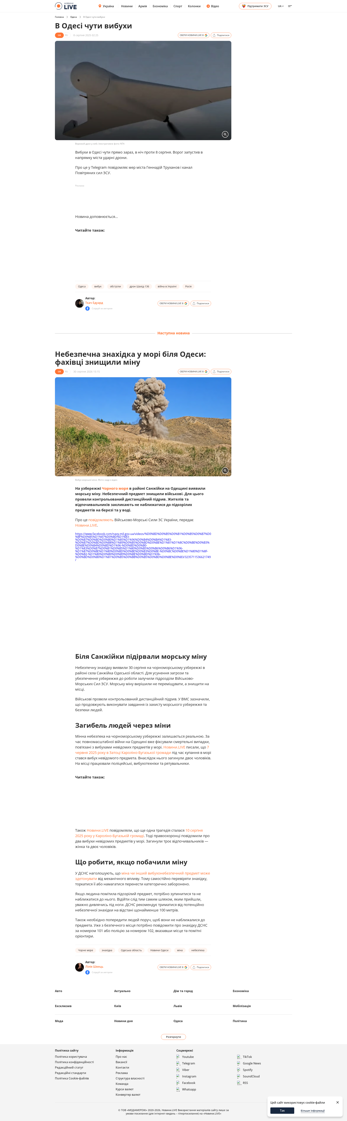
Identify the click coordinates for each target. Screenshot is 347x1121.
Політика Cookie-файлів (72, 1078)
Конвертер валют (128, 1095)
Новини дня (123, 1021)
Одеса (73, 16)
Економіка (160, 6)
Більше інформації (313, 1110)
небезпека (197, 950)
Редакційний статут (69, 1067)
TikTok (247, 1057)
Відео (215, 6)
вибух (97, 286)
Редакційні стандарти (70, 1073)
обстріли (115, 286)
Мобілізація (242, 1006)
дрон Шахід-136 (139, 286)
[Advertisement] (141, 197)
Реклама (122, 1073)
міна (180, 950)
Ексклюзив (63, 1006)
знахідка (107, 950)
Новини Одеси (159, 950)
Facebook (188, 1083)
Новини (127, 6)
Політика (240, 1021)
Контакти (122, 1067)
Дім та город (183, 991)
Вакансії (121, 1062)
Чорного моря (115, 488)
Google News (252, 1063)
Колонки (194, 6)
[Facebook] (87, 308)
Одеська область (131, 950)
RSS (245, 1083)
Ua (279, 6)
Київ (117, 1006)
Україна (108, 6)
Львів (178, 1006)
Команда (122, 1084)
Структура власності (130, 1078)
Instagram (189, 1076)
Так (282, 1111)
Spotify (247, 1070)
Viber (185, 1070)
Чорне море (85, 950)
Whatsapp (189, 1089)
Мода (59, 1021)
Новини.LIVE (86, 525)
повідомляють (100, 519)
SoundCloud (251, 1076)
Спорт (178, 6)
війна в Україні (167, 286)
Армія (142, 6)
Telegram (188, 1063)
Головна (59, 16)
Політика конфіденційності (74, 1062)
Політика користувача (71, 1057)
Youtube (188, 1057)
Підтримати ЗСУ (257, 6)
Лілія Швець (94, 967)
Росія (188, 286)
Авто (58, 991)
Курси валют (125, 1089)
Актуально (122, 991)
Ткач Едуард (94, 303)
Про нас (121, 1057)
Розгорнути (173, 1037)
